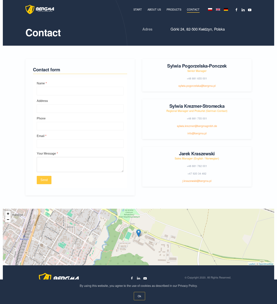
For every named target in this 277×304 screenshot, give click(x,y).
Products (174, 9)
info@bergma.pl (197, 133)
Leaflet (252, 263)
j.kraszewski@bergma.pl (196, 181)
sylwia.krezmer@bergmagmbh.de (197, 126)
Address (42, 100)
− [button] (8, 219)
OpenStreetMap (266, 263)
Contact (193, 9)
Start (137, 9)
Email (41, 136)
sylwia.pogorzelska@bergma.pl (197, 86)
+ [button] (8, 213)
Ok (139, 296)
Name (42, 83)
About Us (154, 9)
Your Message (47, 153)
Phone (41, 118)
